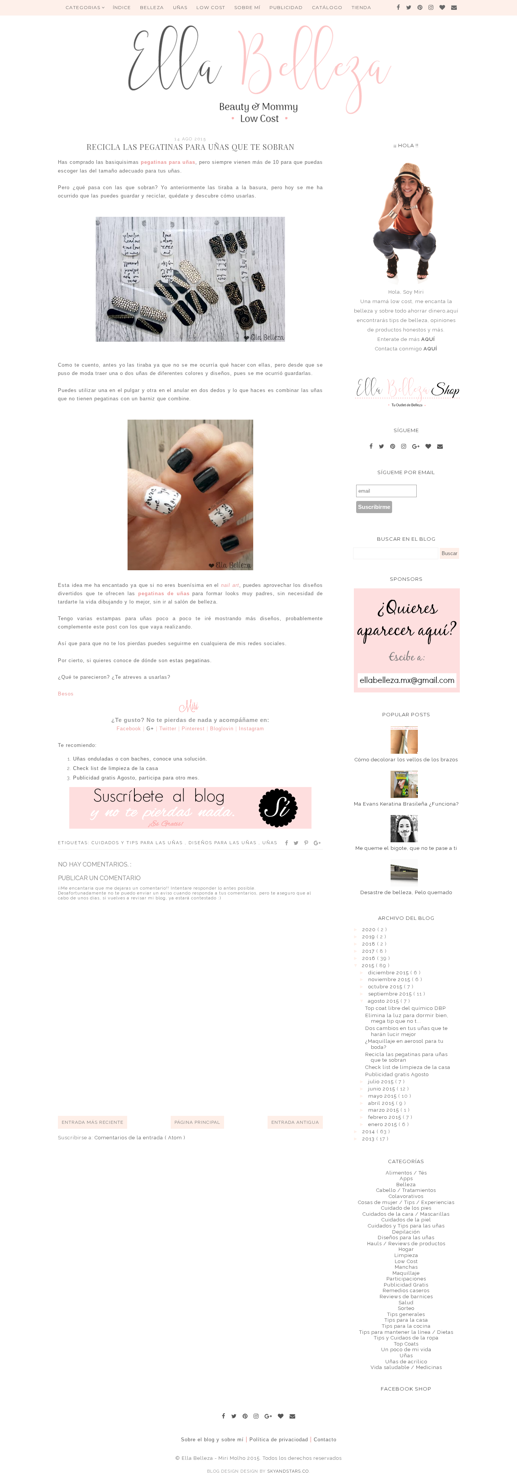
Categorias (83, 7)
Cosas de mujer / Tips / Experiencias (406, 1202)
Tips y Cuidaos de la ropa (406, 1338)
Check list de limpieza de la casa (407, 1067)
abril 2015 (382, 1103)
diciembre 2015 (389, 972)
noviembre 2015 (390, 979)
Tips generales (406, 1314)
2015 (369, 965)
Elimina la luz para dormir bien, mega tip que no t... (406, 1018)
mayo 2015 (383, 1096)
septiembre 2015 (390, 994)
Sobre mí (247, 7)
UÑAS (180, 7)
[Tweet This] (297, 843)
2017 (369, 951)
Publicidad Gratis (406, 1285)
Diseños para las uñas (223, 842)
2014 (369, 1131)
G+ (150, 728)
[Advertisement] (195, 1088)
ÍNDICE (122, 7)
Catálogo (327, 7)
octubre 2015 (386, 986)
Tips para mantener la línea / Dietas (406, 1332)
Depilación (406, 1232)
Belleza (406, 1184)
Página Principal (197, 1122)
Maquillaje (406, 1273)
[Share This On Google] (317, 843)
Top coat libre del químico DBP (405, 1008)
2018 (369, 944)
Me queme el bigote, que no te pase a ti (406, 848)
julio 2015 (381, 1081)
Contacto (325, 1439)
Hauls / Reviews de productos (406, 1243)
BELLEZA (152, 7)
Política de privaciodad (278, 1439)
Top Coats (406, 1344)
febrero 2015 (385, 1117)
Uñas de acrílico (406, 1361)
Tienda (361, 7)
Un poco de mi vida (406, 1349)
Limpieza (406, 1255)
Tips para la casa (406, 1320)
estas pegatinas (190, 660)
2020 (369, 929)
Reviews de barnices (406, 1296)
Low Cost (210, 7)
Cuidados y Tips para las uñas (138, 842)
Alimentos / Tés (406, 1173)
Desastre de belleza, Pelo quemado (406, 892)
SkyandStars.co (288, 1471)
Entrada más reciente (92, 1122)
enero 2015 (383, 1124)
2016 (369, 958)
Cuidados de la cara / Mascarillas (406, 1214)
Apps (406, 1178)
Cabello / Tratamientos (406, 1190)
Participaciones (406, 1279)
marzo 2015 (384, 1110)
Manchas (406, 1267)
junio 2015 (382, 1089)
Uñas (269, 842)
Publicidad (286, 7)
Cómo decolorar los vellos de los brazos (406, 759)
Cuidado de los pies (406, 1208)
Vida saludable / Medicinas (406, 1367)
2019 (369, 937)
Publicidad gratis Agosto (397, 1074)
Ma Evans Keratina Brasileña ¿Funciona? (406, 804)
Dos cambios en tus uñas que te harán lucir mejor (406, 1031)
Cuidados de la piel (406, 1220)
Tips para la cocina (406, 1326)
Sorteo (406, 1308)
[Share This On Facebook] (287, 843)
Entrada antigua (295, 1122)
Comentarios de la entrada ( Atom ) (140, 1137)
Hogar (406, 1249)
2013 (369, 1139)
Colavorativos (406, 1196)
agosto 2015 (384, 1001)
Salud (406, 1302)
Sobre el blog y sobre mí (212, 1439)
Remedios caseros (406, 1290)
